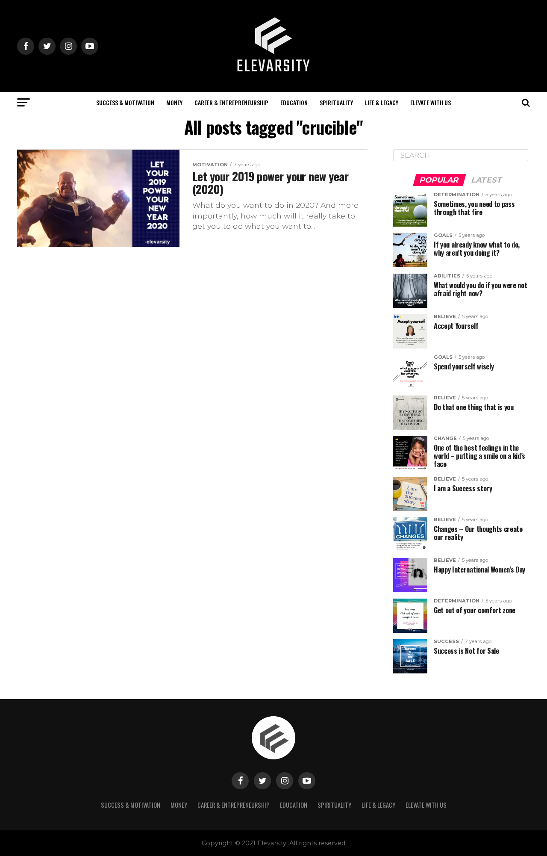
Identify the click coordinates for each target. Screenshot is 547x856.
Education (294, 102)
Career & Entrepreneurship (231, 102)
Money (174, 102)
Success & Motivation (125, 102)
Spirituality (336, 102)
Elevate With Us (430, 102)
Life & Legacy (381, 102)
